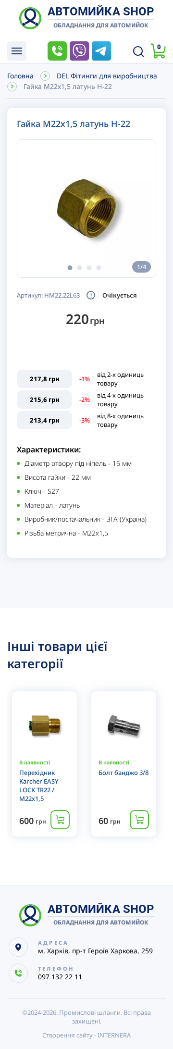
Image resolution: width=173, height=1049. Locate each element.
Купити (60, 819)
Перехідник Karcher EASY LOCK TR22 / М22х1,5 (39, 785)
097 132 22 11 (57, 51)
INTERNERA (114, 1035)
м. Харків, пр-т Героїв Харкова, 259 (95, 950)
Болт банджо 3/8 (123, 772)
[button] (69, 267)
